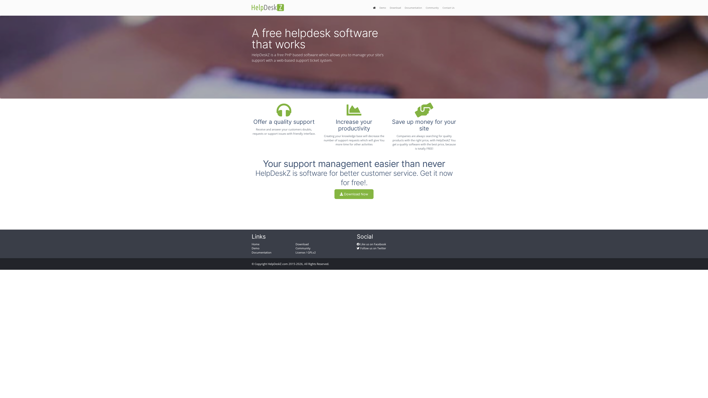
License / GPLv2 (306, 252)
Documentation (413, 7)
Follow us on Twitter (373, 248)
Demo (382, 7)
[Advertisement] (354, 211)
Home (255, 244)
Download (395, 7)
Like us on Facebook (373, 244)
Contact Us (448, 7)
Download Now (355, 194)
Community (432, 7)
